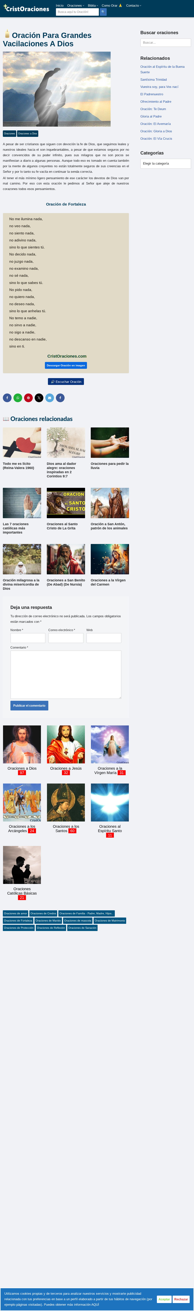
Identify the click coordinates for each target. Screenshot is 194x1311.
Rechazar (181, 1299)
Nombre (16, 630)
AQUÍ (95, 1304)
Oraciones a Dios (27, 133)
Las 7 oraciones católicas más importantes (16, 528)
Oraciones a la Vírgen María (108, 770)
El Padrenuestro (151, 94)
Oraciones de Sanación (82, 927)
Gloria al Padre (151, 116)
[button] (83, 5)
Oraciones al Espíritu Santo (110, 828)
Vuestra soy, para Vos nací (159, 87)
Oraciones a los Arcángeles (21, 828)
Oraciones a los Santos (66, 828)
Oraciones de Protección (19, 927)
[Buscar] (187, 43)
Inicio (59, 5)
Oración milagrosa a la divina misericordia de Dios (21, 584)
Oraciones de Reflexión (51, 927)
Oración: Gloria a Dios (156, 131)
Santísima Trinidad (153, 79)
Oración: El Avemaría (155, 124)
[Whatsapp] (17, 397)
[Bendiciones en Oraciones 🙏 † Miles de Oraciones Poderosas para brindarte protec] (26, 8)
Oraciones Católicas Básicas (22, 891)
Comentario (19, 647)
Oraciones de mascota (77, 920)
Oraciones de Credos (43, 913)
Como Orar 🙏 (112, 5)
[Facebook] (7, 397)
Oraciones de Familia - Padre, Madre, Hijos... (86, 913)
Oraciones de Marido (48, 920)
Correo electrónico (61, 630)
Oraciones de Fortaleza (18, 920)
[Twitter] (39, 397)
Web (89, 630)
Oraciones (9, 133)
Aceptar (164, 1299)
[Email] (49, 397)
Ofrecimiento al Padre (155, 101)
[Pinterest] (28, 397)
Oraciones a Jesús (66, 768)
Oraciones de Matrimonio (110, 920)
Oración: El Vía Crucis (156, 138)
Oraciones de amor (15, 913)
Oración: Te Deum (153, 109)
